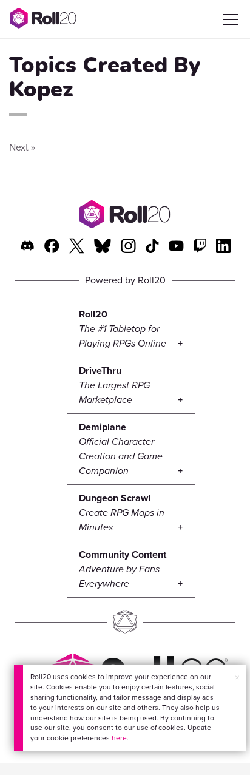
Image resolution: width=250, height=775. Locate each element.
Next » (22, 147)
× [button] (237, 678)
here (119, 738)
